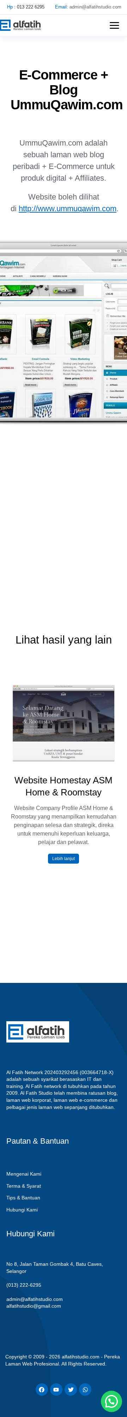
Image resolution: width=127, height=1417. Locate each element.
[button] (114, 25)
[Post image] (63, 723)
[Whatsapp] (85, 1389)
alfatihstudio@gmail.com (33, 1306)
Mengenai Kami (23, 1174)
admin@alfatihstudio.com (34, 1299)
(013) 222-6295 (23, 1285)
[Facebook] (42, 1389)
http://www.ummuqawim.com (67, 208)
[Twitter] (71, 1389)
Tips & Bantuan (23, 1197)
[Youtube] (56, 1389)
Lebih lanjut (63, 858)
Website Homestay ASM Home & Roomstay (63, 786)
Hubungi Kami (22, 1210)
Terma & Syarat (23, 1186)
